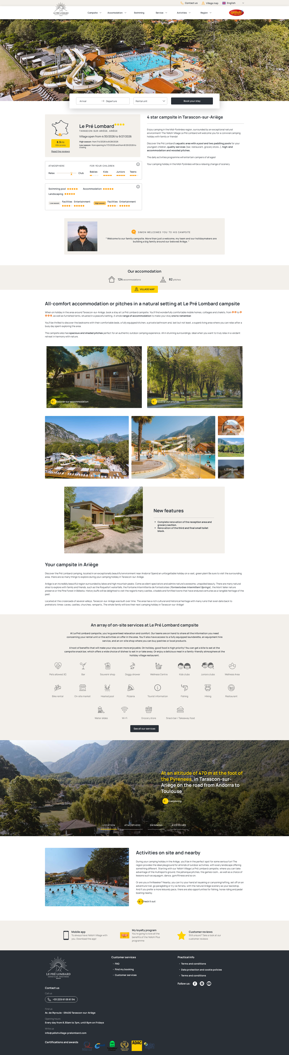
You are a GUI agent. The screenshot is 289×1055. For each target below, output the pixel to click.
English (231, 3)
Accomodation (115, 12)
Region (204, 12)
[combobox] (150, 100)
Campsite (93, 12)
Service (159, 12)
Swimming (139, 12)
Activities (182, 12)
